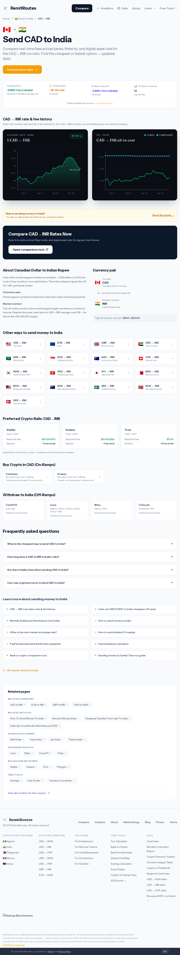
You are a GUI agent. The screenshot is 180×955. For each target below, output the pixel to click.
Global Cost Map (120, 858)
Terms (173, 822)
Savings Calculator (121, 863)
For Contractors (84, 858)
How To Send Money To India (27, 718)
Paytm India (75, 739)
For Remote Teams (86, 846)
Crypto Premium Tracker (161, 856)
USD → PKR (45, 863)
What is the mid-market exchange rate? (33, 632)
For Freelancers (84, 841)
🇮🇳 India (7, 846)
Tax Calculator (119, 841)
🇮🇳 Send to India (24, 18)
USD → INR (45, 846)
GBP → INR (45, 869)
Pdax (61, 753)
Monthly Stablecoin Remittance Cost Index (35, 620)
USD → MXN (46, 858)
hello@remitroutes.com (14, 945)
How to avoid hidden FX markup (116, 632)
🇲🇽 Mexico (9, 858)
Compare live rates (20, 69)
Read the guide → (163, 215)
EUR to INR (37, 704)
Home (6, 18)
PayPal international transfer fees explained (35, 643)
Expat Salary (118, 869)
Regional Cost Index (158, 873)
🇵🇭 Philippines (11, 852)
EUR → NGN (46, 875)
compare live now (105, 103)
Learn (148, 8)
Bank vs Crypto (119, 846)
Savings (14, 780)
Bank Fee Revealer (121, 852)
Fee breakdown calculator (113, 643)
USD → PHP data (156, 890)
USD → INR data (156, 884)
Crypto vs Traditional (158, 868)
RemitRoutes (21, 819)
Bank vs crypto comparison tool (28, 655)
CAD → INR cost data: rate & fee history (32, 609)
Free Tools (167, 8)
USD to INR (16, 704)
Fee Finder (34, 780)
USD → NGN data (157, 879)
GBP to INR (59, 704)
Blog (147, 822)
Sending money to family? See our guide (122, 655)
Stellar (14, 766)
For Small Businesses (86, 852)
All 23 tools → (118, 880)
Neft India (15, 739)
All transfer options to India (22, 670)
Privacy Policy (64, 951)
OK (165, 951)
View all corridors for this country (27, 793)
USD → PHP (45, 852)
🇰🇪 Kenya (8, 863)
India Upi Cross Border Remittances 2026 (33, 725)
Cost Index (153, 841)
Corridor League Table (160, 862)
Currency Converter (60, 780)
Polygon (61, 766)
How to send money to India (114, 620)
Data (124, 8)
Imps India (35, 739)
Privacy (160, 822)
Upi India (55, 739)
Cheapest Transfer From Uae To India (106, 718)
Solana (30, 766)
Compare (82, 8)
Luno (13, 753)
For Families (81, 863)
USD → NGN (46, 841)
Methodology (131, 822)
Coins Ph (44, 753)
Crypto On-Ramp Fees (123, 875)
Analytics (107, 8)
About (136, 8)
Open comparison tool (28, 249)
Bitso (27, 753)
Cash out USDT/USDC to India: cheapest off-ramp (127, 609)
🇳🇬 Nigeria (9, 841)
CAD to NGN (81, 704)
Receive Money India (64, 718)
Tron (45, 766)
